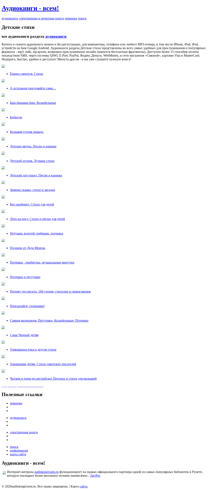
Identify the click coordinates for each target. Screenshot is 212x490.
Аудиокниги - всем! (30, 8)
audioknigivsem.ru (46, 472)
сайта (83, 486)
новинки (71, 18)
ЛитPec (95, 475)
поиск (82, 18)
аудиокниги (10, 18)
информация (19, 450)
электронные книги (24, 432)
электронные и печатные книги (41, 18)
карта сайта (18, 454)
